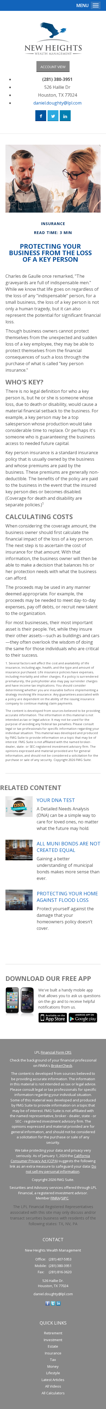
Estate (53, 1346)
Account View (53, 66)
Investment (53, 1339)
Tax (53, 1359)
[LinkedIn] (58, 1302)
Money (53, 1366)
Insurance (53, 1353)
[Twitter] (53, 1302)
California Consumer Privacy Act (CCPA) (50, 1158)
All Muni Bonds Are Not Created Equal (69, 846)
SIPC (64, 1198)
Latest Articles (53, 1379)
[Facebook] (47, 1302)
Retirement (53, 1333)
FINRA (55, 1198)
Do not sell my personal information (61, 1169)
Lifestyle (53, 1372)
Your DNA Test (56, 800)
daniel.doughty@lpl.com (57, 103)
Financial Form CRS (56, 1052)
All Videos (53, 1386)
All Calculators (53, 1393)
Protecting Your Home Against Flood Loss (67, 896)
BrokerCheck (61, 1065)
